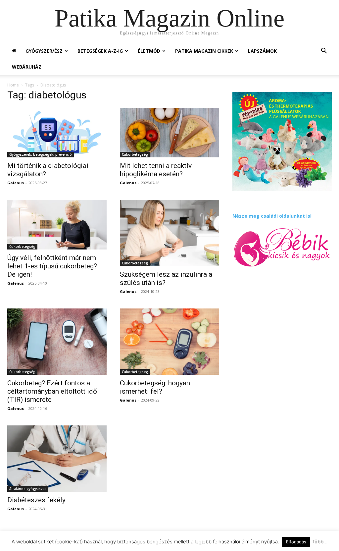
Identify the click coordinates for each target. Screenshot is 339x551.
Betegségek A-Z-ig (100, 51)
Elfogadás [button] (296, 541)
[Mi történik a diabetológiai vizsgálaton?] (57, 132)
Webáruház (26, 67)
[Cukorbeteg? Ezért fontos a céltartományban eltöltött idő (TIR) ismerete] (57, 341)
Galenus (15, 182)
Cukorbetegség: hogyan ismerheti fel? (155, 387)
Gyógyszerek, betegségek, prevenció (40, 154)
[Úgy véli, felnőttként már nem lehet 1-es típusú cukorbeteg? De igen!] (57, 224)
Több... (319, 541)
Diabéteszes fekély (36, 500)
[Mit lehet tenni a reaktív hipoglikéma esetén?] (169, 132)
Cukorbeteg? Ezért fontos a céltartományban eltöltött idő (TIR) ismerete (52, 391)
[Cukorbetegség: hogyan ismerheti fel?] (169, 341)
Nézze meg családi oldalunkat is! (272, 216)
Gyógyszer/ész (44, 51)
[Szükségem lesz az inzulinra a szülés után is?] (169, 233)
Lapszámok (262, 51)
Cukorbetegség (135, 154)
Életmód (149, 51)
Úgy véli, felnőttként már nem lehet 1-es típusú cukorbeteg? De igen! (52, 266)
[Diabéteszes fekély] (57, 458)
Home (13, 85)
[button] (324, 51)
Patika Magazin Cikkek (204, 51)
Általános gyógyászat (27, 488)
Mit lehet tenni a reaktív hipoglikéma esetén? (156, 170)
